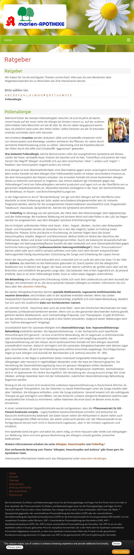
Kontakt (13, 476)
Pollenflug (97, 444)
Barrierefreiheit (18, 491)
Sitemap (14, 480)
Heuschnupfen (76, 444)
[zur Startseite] (33, 14)
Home (12, 473)
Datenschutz (16, 484)
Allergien (61, 444)
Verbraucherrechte (20, 487)
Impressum (15, 494)
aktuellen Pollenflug (34, 286)
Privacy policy (15, 547)
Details (116, 543)
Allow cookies (121, 551)
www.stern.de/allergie (93, 458)
